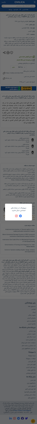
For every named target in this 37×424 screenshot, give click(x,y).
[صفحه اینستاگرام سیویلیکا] (16, 216)
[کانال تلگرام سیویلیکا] (20, 216)
